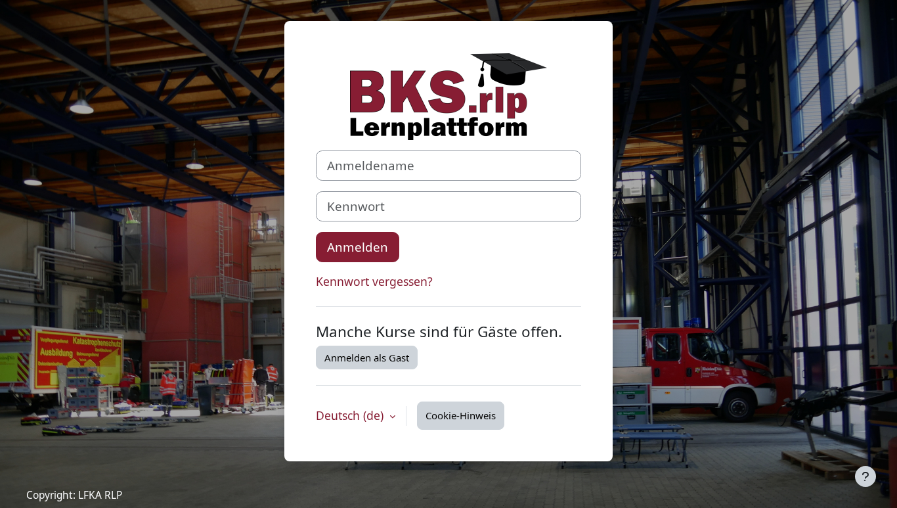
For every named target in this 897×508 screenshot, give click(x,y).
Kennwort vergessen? (374, 281)
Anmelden (357, 247)
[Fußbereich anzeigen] (865, 476)
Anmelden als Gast (366, 357)
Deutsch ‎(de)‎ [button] (351, 415)
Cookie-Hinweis (461, 415)
